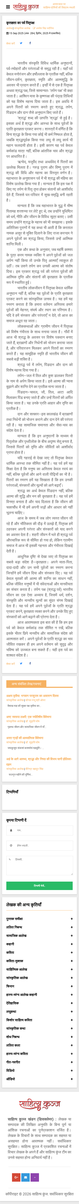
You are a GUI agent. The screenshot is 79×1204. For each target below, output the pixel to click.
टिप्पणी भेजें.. (39, 885)
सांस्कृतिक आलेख (22, 28)
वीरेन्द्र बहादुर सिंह (34, 768)
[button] (20, 43)
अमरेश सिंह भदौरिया (44, 28)
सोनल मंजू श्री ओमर (35, 700)
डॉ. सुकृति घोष (32, 721)
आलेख (9, 28)
